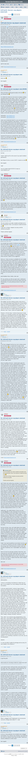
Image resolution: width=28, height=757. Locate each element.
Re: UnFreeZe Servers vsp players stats (11, 74)
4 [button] (17, 14)
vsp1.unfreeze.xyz (10, 115)
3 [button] (15, 14)
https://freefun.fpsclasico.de (7, 46)
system (8, 331)
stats (5, 331)
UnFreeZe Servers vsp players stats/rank (10, 11)
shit (7, 26)
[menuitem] (4, 5)
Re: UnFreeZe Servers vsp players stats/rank (13, 149)
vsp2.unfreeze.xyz (10, 117)
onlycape (6, 470)
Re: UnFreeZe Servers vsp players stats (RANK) (14, 89)
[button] (19, 14)
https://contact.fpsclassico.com (10, 66)
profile (18, 244)
